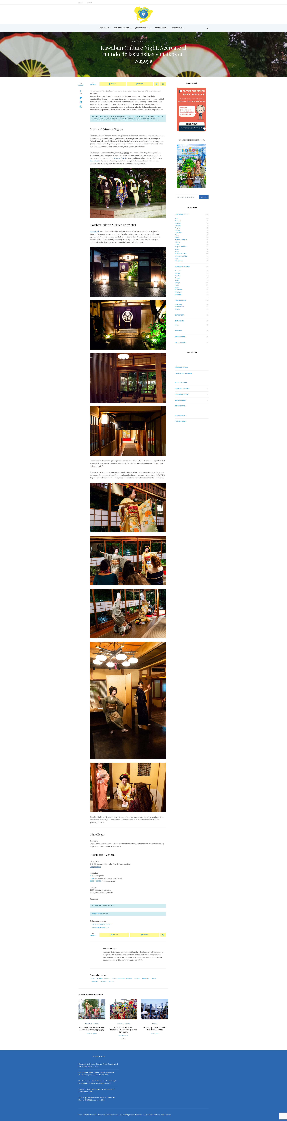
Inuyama (177, 276)
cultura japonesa (104, 978)
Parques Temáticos (181, 247)
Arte (176, 218)
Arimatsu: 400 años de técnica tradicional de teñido (154, 1028)
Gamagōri (178, 271)
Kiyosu (177, 280)
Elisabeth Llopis (109, 948)
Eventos (140, 41)
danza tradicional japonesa (122, 978)
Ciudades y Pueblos (121, 28)
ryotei (112, 981)
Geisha (147, 41)
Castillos (177, 223)
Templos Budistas (180, 254)
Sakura (177, 249)
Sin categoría (180, 343)
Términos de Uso (181, 367)
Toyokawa (178, 294)
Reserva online (97, 914)
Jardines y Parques (181, 240)
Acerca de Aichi (104, 28)
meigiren (95, 981)
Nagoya (153, 41)
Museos (177, 242)
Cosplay (177, 228)
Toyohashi (178, 292)
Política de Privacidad (183, 373)
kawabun (146, 978)
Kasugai (177, 278)
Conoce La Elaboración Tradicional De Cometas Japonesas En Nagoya (123, 1029)
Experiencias (177, 28)
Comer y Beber (160, 28)
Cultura (134, 41)
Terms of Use (180, 415)
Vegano (177, 309)
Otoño (177, 244)
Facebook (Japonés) (100, 928)
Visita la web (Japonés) (101, 924)
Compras (178, 226)
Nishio (177, 285)
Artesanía (120, 1024)
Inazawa (177, 273)
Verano (177, 325)
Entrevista (179, 315)
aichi (93, 978)
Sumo (177, 251)
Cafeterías (178, 304)
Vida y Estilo (179, 261)
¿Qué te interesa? (142, 28)
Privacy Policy (180, 421)
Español (89, 2)
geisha (137, 978)
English (80, 2)
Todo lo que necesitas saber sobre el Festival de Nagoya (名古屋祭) (92, 1028)
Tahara (177, 287)
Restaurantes (179, 307)
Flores (177, 235)
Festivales (88, 1024)
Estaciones (179, 321)
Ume (176, 258)
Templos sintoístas (181, 256)
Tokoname (178, 290)
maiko (154, 978)
